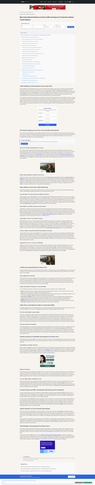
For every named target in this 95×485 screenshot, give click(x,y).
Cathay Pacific (68, 154)
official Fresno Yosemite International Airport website (51, 434)
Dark (67, 1)
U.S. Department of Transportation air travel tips (63, 385)
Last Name (40, 116)
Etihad (29, 301)
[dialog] (47, 482)
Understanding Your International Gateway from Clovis (30, 37)
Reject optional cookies (79, 482)
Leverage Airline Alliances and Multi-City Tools (29, 76)
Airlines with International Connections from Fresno (30, 43)
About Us (54, 1)
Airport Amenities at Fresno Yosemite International (29, 80)
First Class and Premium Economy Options (28, 65)
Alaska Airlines (39, 154)
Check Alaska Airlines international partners (53, 227)
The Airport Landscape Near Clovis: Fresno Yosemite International (32, 39)
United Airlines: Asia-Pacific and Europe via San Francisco (31, 49)
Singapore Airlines (51, 214)
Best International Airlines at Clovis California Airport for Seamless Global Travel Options (36, 35)
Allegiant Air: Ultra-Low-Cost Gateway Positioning (30, 55)
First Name (40, 113)
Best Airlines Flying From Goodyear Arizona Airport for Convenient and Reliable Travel (36, 470)
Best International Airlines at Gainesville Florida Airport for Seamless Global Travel (35, 466)
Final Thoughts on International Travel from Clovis (29, 82)
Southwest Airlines (68, 177)
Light (65, 1)
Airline (25, 1)
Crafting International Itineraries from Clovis (28, 57)
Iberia (27, 202)
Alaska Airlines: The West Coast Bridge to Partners (30, 51)
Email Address (41, 120)
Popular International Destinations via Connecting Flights (31, 61)
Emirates (64, 223)
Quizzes (49, 1)
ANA (47, 214)
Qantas (36, 202)
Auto (70, 1)
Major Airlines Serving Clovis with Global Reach (29, 45)
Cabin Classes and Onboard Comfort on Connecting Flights (31, 63)
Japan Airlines (22, 155)
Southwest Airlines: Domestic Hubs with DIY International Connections (33, 53)
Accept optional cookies (88, 482)
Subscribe (61, 1)
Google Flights (47, 350)
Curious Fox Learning (30, 460)
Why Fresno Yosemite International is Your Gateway (30, 41)
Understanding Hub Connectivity (27, 59)
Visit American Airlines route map (29, 203)
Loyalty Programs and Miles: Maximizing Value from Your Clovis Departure (33, 78)
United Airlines (50, 177)
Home (41, 1)
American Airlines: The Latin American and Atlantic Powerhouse (32, 47)
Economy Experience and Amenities (27, 67)
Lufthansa (44, 214)
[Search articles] (73, 2)
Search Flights (70, 26)
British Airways (63, 154)
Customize (3, 482)
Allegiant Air (22, 178)
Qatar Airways (23, 301)
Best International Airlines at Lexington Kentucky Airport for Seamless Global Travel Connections (38, 468)
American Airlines (56, 177)
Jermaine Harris (27, 456)
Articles (44, 1)
